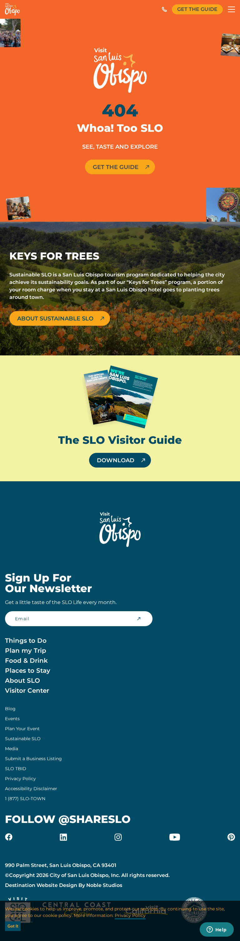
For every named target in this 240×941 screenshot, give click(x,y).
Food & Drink (26, 660)
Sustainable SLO (23, 738)
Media (11, 748)
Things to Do (26, 640)
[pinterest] (231, 837)
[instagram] (118, 837)
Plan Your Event (22, 728)
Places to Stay (27, 670)
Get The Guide (197, 9)
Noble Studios (104, 885)
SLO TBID (15, 768)
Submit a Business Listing (33, 758)
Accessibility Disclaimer (31, 788)
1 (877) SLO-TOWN (25, 798)
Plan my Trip (25, 650)
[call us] (164, 9)
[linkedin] (63, 837)
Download (115, 460)
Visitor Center (27, 690)
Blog (10, 708)
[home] (12, 9)
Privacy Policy (20, 778)
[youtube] (174, 837)
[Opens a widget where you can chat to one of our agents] (216, 930)
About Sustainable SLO (55, 318)
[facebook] (8, 837)
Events (12, 718)
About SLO (22, 680)
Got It (13, 926)
